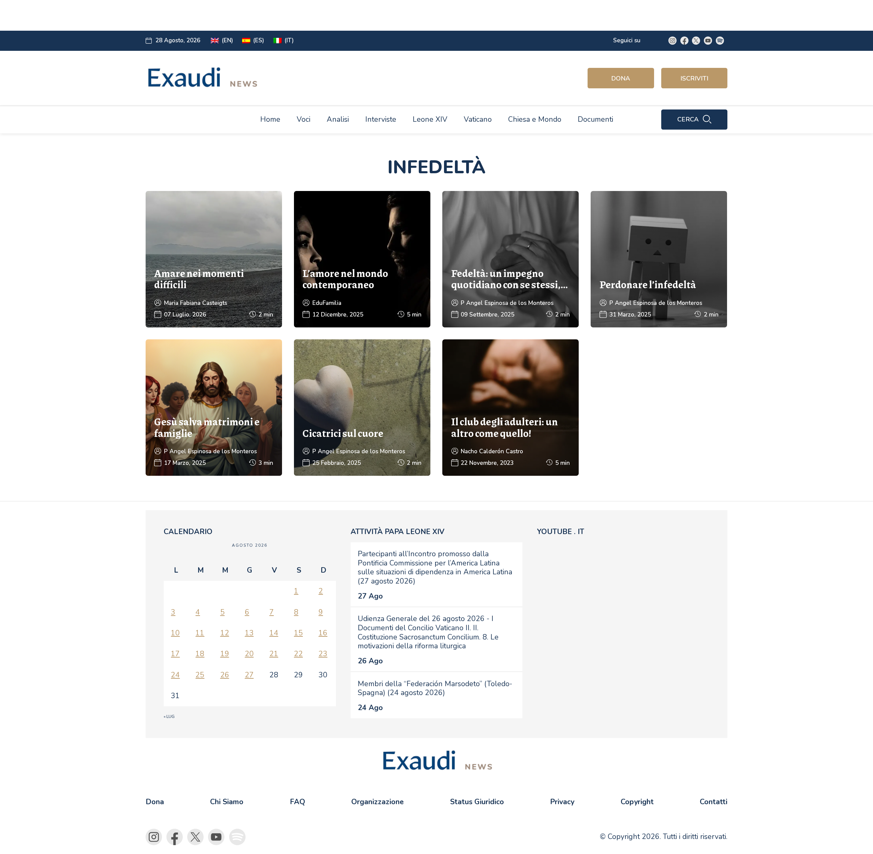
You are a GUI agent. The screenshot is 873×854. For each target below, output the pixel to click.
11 (199, 633)
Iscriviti (694, 78)
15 (298, 633)
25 (199, 675)
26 (224, 675)
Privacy (562, 802)
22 (298, 654)
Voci (303, 119)
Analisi (338, 119)
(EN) (227, 40)
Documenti (595, 119)
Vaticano (478, 119)
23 (323, 654)
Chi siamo (226, 802)
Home (270, 119)
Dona (620, 78)
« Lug (169, 716)
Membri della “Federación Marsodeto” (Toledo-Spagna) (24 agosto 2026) (435, 688)
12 (224, 633)
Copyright (637, 802)
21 (273, 654)
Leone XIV (430, 119)
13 (249, 633)
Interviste (380, 119)
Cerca (688, 119)
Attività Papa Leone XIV (397, 532)
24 (175, 675)
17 (175, 654)
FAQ (297, 802)
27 (249, 675)
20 (249, 654)
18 (199, 654)
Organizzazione (377, 802)
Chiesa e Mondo (534, 119)
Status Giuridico (477, 802)
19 (224, 654)
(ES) (258, 40)
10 (175, 633)
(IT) (289, 40)
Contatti (713, 802)
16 (323, 633)
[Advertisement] (302, 15)
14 (273, 633)
